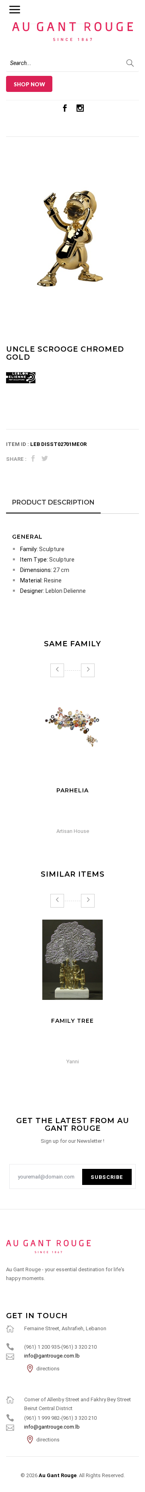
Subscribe (107, 1177)
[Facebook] (64, 108)
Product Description (53, 502)
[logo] (72, 1246)
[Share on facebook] (33, 459)
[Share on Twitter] (44, 459)
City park (73, 790)
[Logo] (72, 29)
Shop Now (29, 84)
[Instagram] (80, 108)
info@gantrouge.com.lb (52, 1356)
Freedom (72, 1020)
